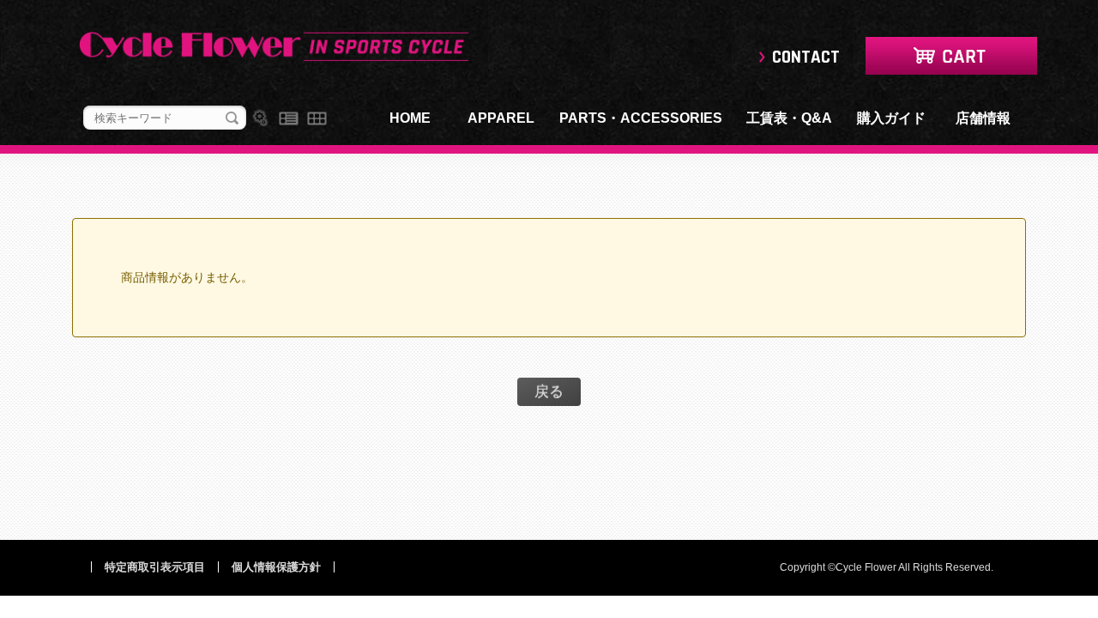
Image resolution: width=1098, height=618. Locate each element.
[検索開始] (232, 118)
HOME (410, 118)
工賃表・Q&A (789, 118)
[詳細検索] (260, 118)
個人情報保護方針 (276, 567)
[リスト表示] (288, 118)
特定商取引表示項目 (155, 567)
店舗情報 (983, 118)
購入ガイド (891, 118)
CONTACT (806, 57)
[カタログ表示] (317, 118)
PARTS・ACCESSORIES (640, 118)
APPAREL (501, 118)
